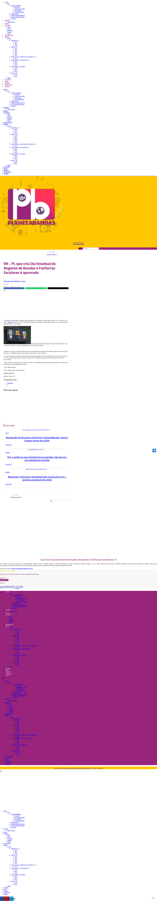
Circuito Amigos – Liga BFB (18, 66)
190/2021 (10, 322)
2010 (16, 55)
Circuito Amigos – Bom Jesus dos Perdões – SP (23, 56)
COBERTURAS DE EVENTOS (18, 15)
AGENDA (7, 20)
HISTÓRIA (17, 7)
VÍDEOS (9, 78)
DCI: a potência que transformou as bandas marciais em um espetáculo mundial (37, 459)
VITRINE (7, 86)
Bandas (78, 243)
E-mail (2, 578)
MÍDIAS (7, 37)
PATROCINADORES (19, 12)
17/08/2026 (8, 445)
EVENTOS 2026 (11, 22)
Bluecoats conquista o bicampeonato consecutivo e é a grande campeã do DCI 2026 (37, 478)
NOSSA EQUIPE (15, 14)
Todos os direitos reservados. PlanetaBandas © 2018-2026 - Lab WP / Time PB (78, 768)
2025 (16, 42)
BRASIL (7, 24)
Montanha (9, 30)
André (8, 27)
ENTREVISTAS (9, 35)
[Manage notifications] (153, 897)
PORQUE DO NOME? (20, 9)
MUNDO (7, 83)
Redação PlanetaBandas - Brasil (15, 281)
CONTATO (13, 18)
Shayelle (9, 32)
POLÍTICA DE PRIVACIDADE (17, 17)
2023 (16, 43)
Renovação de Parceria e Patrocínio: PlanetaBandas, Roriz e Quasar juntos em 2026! (37, 439)
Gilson (9, 29)
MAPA (6, 81)
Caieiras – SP (14, 47)
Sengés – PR (14, 73)
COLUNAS (8, 25)
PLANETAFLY (8, 85)
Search (80, 248)
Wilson (9, 33)
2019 (16, 53)
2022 (16, 45)
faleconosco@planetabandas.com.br (22, 568)
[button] (78, 678)
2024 (16, 48)
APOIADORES (18, 10)
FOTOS (9, 39)
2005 (16, 65)
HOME (7, 2)
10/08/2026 (8, 464)
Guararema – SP (15, 40)
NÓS (8, 4)
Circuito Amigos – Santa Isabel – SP (20, 60)
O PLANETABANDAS (16, 5)
